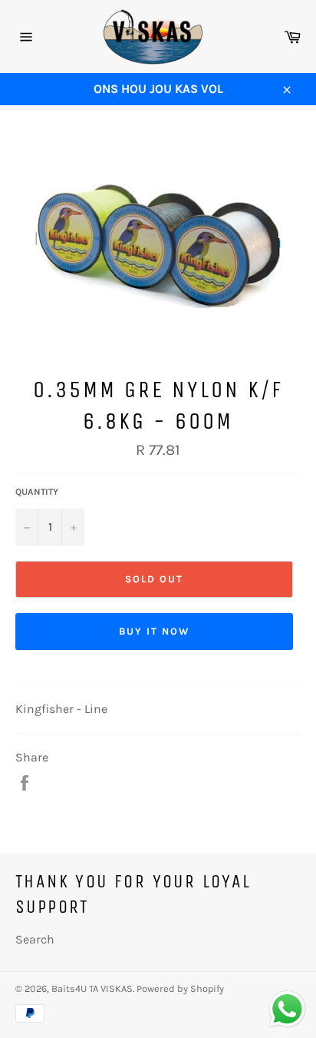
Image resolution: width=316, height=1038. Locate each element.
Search (34, 939)
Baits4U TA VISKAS (92, 988)
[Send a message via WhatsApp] (287, 1009)
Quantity (36, 491)
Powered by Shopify (180, 988)
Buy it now (154, 631)
